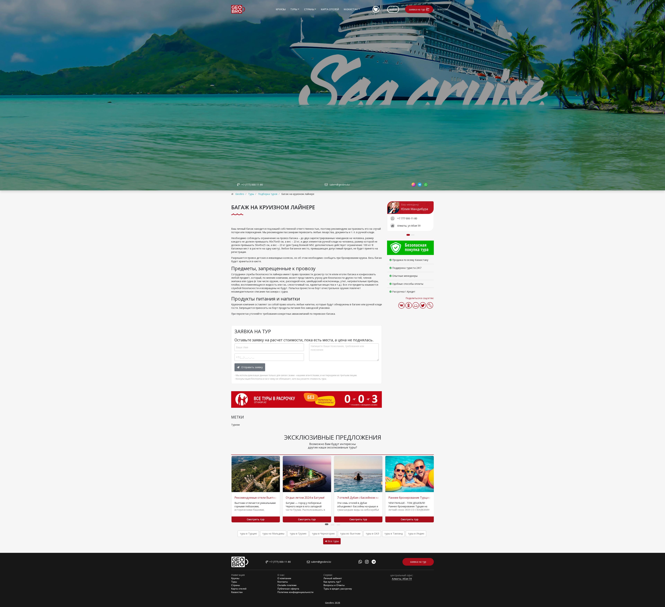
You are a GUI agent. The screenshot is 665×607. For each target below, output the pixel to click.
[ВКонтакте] (401, 305)
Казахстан (351, 9)
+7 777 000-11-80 (407, 218)
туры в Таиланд (393, 533)
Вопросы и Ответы (334, 585)
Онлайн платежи (286, 585)
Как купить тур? (332, 581)
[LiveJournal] (430, 305)
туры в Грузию (298, 533)
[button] (327, 524)
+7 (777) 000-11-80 (252, 184)
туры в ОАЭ (372, 533)
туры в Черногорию (323, 533)
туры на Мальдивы (273, 533)
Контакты (282, 581)
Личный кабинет (332, 578)
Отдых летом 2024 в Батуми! (305, 498)
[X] (423, 305)
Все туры (333, 541)
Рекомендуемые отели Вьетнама (257, 498)
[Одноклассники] (408, 305)
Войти (393, 9)
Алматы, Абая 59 (402, 578)
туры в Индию (416, 533)
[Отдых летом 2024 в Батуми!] (307, 474)
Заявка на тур (417, 9)
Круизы (281, 9)
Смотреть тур (255, 519)
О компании (284, 578)
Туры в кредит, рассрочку (337, 588)
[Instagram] (367, 562)
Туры (293, 9)
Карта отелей (330, 9)
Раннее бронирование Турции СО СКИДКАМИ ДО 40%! (425, 498)
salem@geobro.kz (340, 184)
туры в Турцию (248, 533)
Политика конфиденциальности (295, 592)
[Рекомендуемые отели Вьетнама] (256, 474)
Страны (309, 9)
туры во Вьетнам (350, 533)
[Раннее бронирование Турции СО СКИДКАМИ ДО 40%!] (409, 474)
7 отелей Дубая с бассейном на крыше (363, 498)
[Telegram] (374, 562)
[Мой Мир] (416, 305)
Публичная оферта (288, 588)
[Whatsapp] (360, 562)
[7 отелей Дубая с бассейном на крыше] (358, 474)
